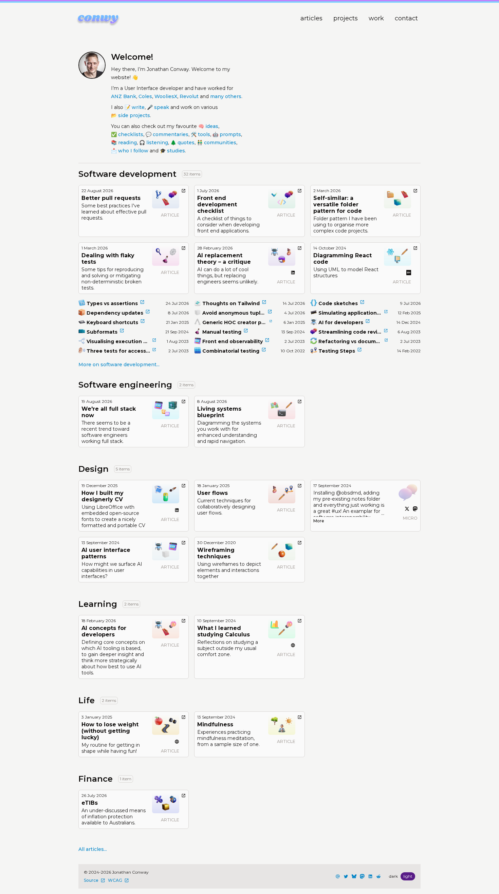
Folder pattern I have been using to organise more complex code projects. (345, 225)
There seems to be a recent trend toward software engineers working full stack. (105, 432)
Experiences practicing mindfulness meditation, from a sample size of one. (228, 738)
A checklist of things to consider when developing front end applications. (228, 225)
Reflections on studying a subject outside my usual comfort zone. (227, 648)
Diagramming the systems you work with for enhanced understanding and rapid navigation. (229, 432)
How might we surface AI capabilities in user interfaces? (111, 570)
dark (393, 876)
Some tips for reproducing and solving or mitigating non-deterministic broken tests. (112, 278)
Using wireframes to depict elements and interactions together (229, 570)
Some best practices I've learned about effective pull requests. (113, 212)
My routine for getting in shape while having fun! (110, 748)
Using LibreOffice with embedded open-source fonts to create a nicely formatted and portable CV (113, 516)
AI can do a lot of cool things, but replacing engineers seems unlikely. (227, 275)
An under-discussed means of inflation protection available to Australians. (113, 816)
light (407, 876)
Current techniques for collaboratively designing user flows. (226, 507)
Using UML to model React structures (345, 272)
